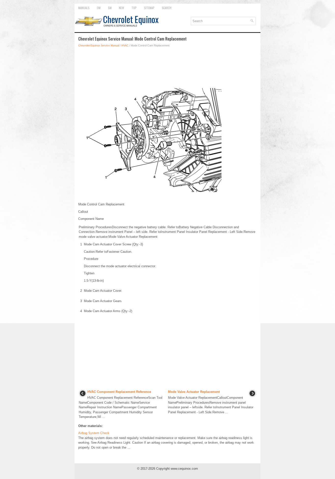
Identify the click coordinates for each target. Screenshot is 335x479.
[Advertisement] (167, 65)
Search (166, 8)
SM (110, 8)
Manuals (84, 8)
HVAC (125, 45)
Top (134, 8)
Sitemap (149, 8)
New (121, 8)
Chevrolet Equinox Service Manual (98, 45)
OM (99, 8)
